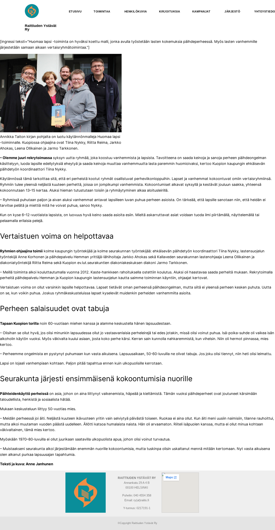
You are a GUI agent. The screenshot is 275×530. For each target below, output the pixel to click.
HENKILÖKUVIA (135, 11)
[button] (103, 11)
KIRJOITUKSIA (169, 11)
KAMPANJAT (201, 11)
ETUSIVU (75, 11)
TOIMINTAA (102, 11)
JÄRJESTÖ (232, 11)
